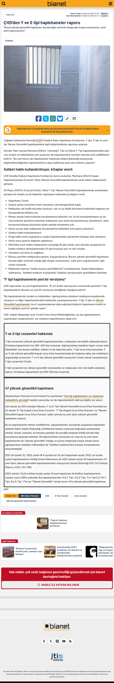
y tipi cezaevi (80, 495)
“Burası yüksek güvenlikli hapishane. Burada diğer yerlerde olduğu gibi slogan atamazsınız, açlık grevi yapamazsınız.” (55, 29)
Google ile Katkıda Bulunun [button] (60, 584)
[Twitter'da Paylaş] (46, 119)
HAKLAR (10, 14)
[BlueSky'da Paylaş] (60, 119)
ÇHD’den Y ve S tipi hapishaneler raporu (42, 22)
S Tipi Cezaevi (61, 495)
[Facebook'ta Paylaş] (39, 119)
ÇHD (39, 140)
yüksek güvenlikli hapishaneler (21, 501)
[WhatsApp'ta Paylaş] (53, 119)
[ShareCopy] (67, 119)
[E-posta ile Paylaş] (74, 119)
